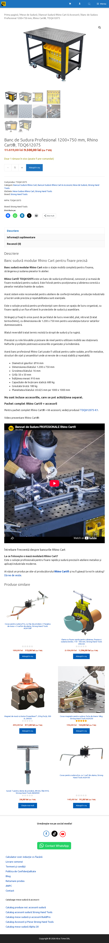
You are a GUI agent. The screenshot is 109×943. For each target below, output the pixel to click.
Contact (10, 890)
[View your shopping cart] (70, 3)
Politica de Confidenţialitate (21, 871)
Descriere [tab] (13, 230)
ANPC (9, 885)
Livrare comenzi (14, 861)
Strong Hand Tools (43, 191)
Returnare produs (15, 881)
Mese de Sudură (28, 14)
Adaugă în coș (34, 167)
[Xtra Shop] (3, 3)
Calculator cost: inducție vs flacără (24, 856)
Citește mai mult (27, 805)
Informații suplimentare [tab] (21, 237)
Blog (8, 876)
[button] (99, 27)
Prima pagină (11, 14)
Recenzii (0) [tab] (14, 243)
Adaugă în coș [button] (27, 656)
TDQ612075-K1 (89, 410)
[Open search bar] (89, 4)
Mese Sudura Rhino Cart (23, 191)
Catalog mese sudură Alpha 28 (22, 926)
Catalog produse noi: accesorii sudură (26, 907)
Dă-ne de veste (12, 575)
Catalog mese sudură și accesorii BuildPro (28, 917)
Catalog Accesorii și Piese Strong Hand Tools (30, 921)
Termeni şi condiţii (16, 866)
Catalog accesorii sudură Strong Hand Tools (29, 912)
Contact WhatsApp (57, 846)
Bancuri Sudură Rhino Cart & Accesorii (59, 14)
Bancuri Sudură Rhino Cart (25, 185)
